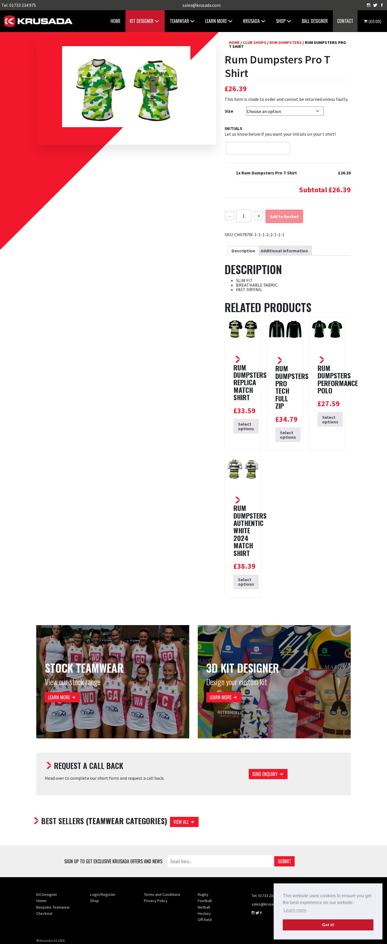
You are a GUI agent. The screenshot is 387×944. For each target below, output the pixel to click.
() (374, 21)
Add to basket (284, 216)
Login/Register (103, 894)
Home (115, 21)
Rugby (203, 894)
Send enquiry (265, 774)
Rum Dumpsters (285, 42)
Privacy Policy (155, 900)
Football (205, 900)
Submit (284, 861)
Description (243, 250)
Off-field (205, 919)
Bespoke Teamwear (53, 907)
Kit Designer (142, 21)
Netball (204, 907)
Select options (246, 426)
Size (229, 111)
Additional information (284, 250)
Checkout (44, 913)
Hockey (204, 913)
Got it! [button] (328, 924)
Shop (94, 900)
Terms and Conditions (162, 894)
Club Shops (254, 42)
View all (181, 822)
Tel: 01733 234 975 (18, 5)
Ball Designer (315, 21)
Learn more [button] (295, 910)
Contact (345, 21)
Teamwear (179, 21)
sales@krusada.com (201, 5)
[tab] (243, 250)
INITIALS (233, 128)
